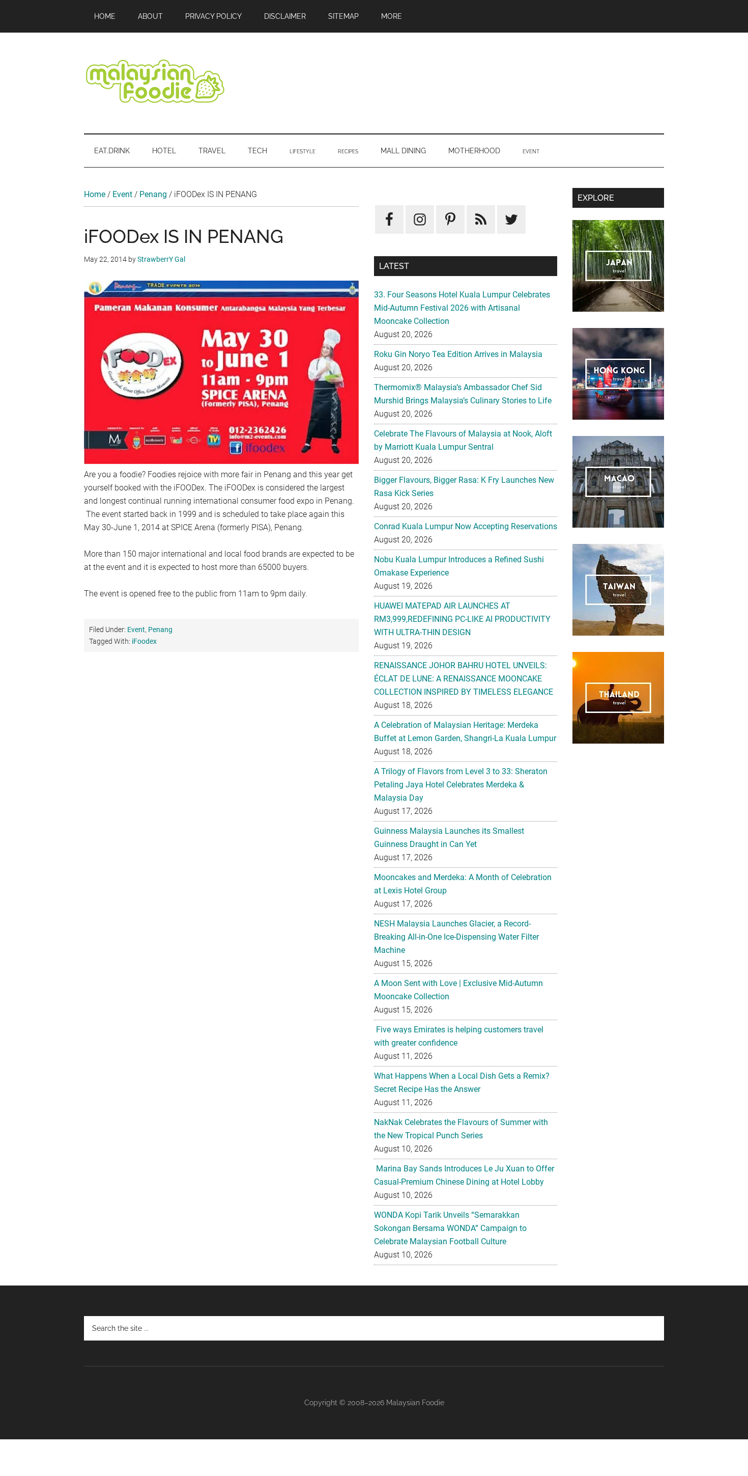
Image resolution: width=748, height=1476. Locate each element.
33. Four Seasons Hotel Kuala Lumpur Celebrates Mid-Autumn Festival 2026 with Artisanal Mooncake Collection (462, 308)
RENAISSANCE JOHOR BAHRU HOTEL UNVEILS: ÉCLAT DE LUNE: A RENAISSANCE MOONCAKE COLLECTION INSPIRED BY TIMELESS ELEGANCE (463, 679)
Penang (153, 194)
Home (94, 194)
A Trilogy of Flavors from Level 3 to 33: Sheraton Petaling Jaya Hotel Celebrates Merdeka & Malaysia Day (461, 785)
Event (122, 194)
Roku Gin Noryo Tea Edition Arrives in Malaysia (458, 354)
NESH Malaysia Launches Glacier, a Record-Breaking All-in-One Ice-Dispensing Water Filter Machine (456, 937)
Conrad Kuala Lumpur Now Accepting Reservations (465, 526)
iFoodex (144, 641)
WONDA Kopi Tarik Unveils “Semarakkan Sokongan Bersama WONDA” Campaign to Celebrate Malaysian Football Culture (450, 1228)
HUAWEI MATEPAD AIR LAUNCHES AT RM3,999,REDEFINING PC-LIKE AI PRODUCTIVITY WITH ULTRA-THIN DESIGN (462, 619)
